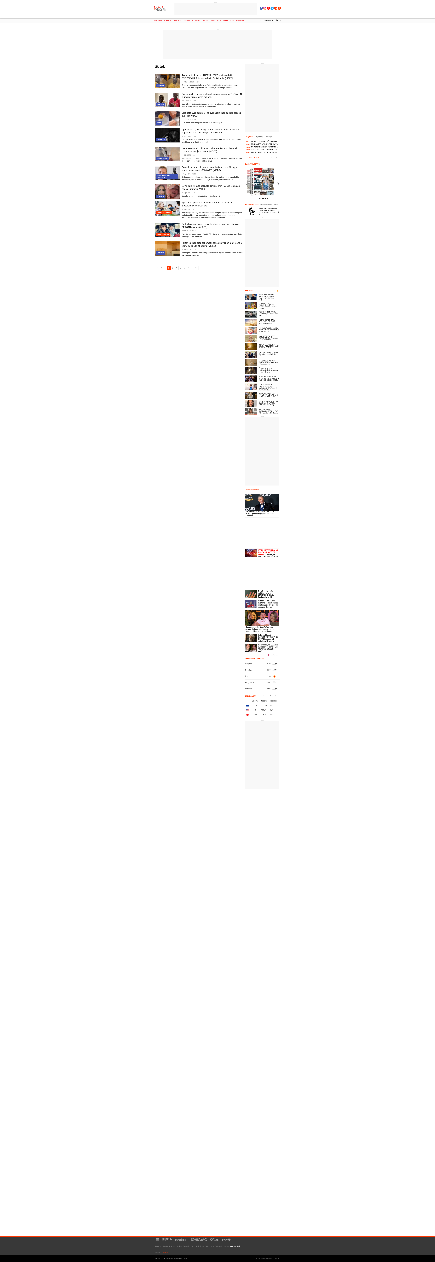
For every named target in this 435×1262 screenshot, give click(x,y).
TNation (276, 1258)
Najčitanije (259, 137)
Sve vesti (249, 291)
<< (157, 268)
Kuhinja (187, 20)
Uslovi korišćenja (235, 1246)
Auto (232, 20)
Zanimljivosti (215, 20)
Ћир (275, 8)
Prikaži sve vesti (253, 157)
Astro (205, 20)
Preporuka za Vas (252, 490)
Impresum (158, 1252)
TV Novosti (240, 20)
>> (196, 268)
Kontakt (165, 1252)
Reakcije (269, 137)
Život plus (177, 20)
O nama (226, 1246)
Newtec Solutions (266, 1258)
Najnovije (249, 137)
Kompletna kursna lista (270, 696)
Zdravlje (167, 20)
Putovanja (196, 20)
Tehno (225, 20)
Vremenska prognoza (254, 658)
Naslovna (158, 20)
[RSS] (278, 291)
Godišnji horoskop (266, 204)
